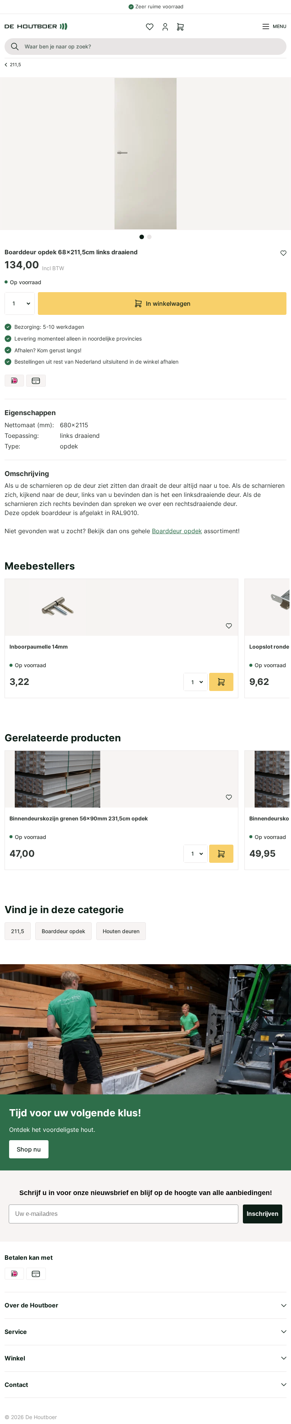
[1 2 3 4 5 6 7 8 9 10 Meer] (20, 303)
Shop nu (29, 1149)
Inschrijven (262, 1214)
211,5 (15, 64)
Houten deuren (121, 931)
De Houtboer (41, 1417)
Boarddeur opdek (177, 531)
